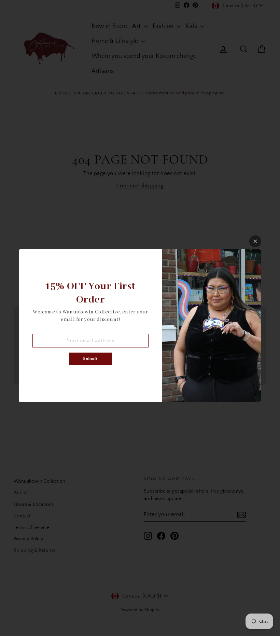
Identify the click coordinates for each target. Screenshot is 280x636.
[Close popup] (255, 241)
